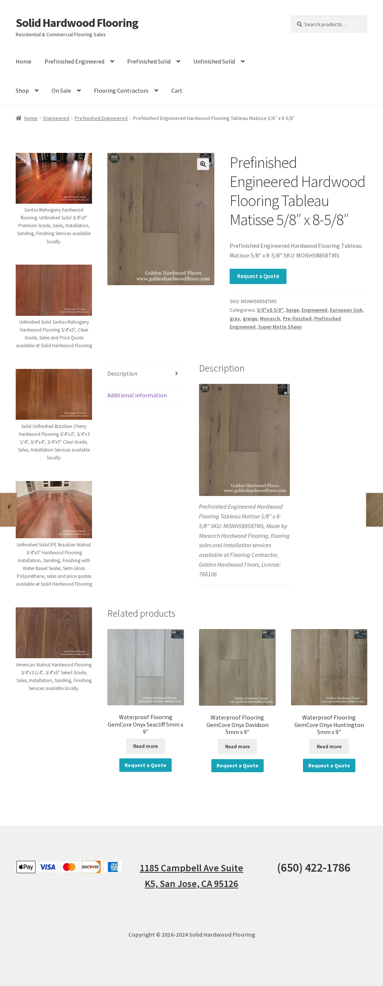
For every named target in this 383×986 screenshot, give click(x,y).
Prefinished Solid (149, 61)
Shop (22, 90)
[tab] (145, 374)
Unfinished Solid (214, 61)
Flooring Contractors (121, 90)
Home (23, 61)
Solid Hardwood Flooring (77, 22)
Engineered (56, 118)
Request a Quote (258, 276)
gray (235, 318)
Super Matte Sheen (280, 326)
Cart (177, 90)
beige (292, 309)
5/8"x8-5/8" (270, 309)
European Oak (346, 309)
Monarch (270, 318)
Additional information (137, 395)
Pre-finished (297, 318)
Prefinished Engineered (74, 61)
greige (250, 318)
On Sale (61, 90)
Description (122, 373)
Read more (145, 746)
